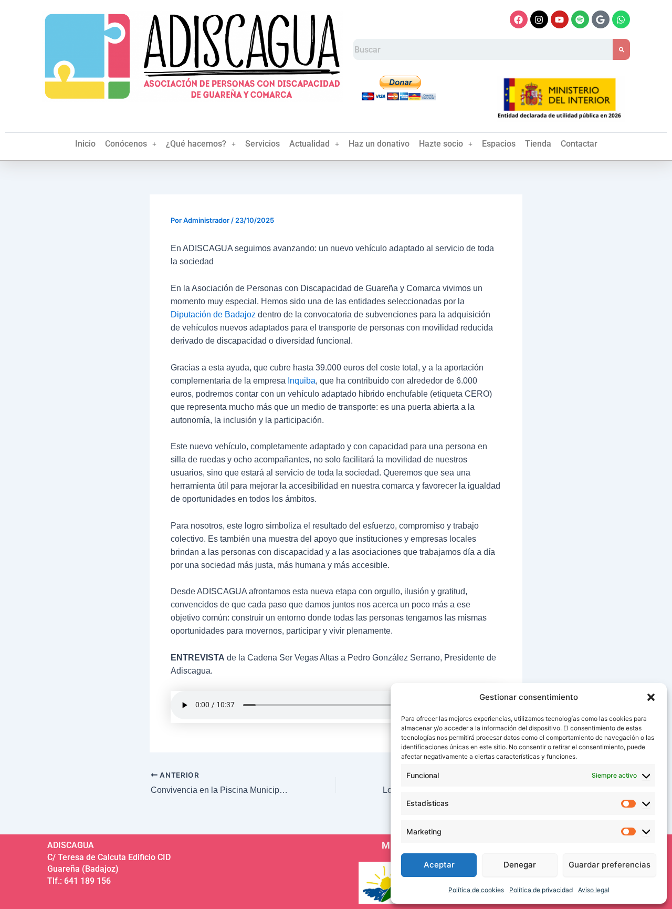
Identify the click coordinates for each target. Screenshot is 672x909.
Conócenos (126, 144)
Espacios (499, 144)
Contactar (579, 144)
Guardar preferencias (609, 865)
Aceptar (439, 865)
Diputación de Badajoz (213, 314)
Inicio (85, 144)
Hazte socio (441, 144)
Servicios (262, 144)
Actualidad (309, 144)
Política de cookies (476, 890)
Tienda (538, 144)
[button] (651, 697)
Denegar (519, 865)
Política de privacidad (541, 890)
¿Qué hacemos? (196, 144)
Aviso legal (594, 890)
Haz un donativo (379, 144)
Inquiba (302, 380)
